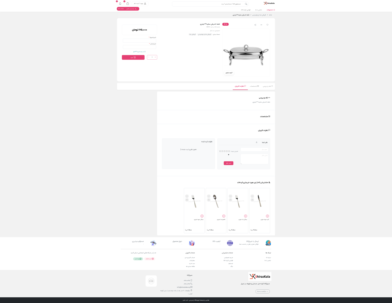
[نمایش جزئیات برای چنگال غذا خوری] (238, 201)
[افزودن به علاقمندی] (252, 196)
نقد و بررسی (267, 86)
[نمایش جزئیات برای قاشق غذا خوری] (216, 201)
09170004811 (187, 281)
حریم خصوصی (228, 258)
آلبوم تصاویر (229, 73)
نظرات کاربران (239, 86)
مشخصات (253, 86)
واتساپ (137, 259)
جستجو (231, 263)
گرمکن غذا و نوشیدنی (204, 34)
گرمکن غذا (192, 34)
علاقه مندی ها (190, 266)
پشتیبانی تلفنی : (126, 9)
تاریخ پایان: (153, 44)
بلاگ (231, 266)
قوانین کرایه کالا (228, 261)
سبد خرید (192, 263)
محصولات (270, 10)
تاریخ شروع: (153, 37)
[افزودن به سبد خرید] (267, 216)
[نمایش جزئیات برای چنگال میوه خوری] (194, 201)
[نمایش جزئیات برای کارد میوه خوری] (260, 201)
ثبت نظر (228, 163)
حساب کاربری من (190, 258)
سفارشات (192, 261)
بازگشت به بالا (261, 291)
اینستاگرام (148, 259)
